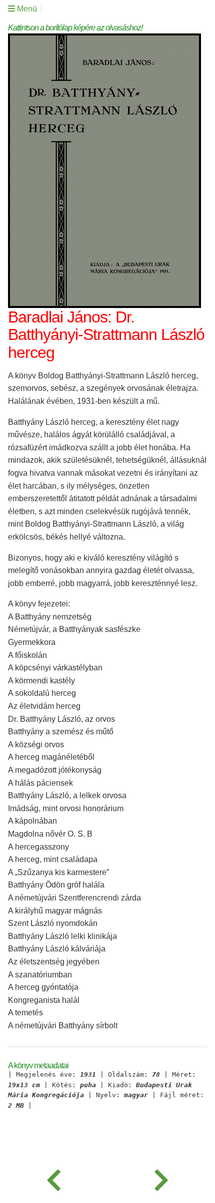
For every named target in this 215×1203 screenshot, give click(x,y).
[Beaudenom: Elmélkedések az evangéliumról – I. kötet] (161, 1178)
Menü (26, 8)
